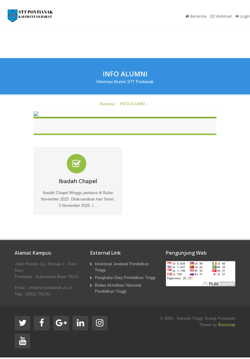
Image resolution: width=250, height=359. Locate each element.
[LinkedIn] (82, 324)
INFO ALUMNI (132, 104)
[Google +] (62, 324)
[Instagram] (101, 324)
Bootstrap (226, 324)
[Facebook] (43, 324)
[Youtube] (24, 342)
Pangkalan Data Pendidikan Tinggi (125, 277)
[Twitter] (24, 324)
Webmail (224, 16)
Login (245, 16)
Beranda (198, 16)
